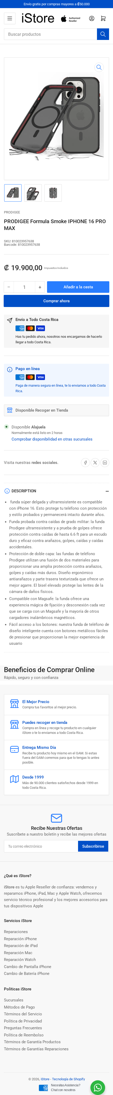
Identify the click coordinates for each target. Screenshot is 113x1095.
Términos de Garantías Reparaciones (36, 1049)
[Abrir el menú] (10, 18)
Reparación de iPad (21, 945)
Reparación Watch (20, 959)
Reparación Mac (18, 952)
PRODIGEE (12, 212)
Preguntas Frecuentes (23, 1028)
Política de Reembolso (24, 1035)
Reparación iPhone (20, 939)
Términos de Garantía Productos (32, 1042)
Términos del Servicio (23, 1014)
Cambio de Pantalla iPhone (27, 966)
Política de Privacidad (23, 1021)
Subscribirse (93, 846)
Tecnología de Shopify (68, 1079)
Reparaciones (16, 931)
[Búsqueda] (103, 34)
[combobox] (56, 34)
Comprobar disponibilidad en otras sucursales (52, 439)
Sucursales (13, 1000)
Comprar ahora (56, 301)
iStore (45, 1079)
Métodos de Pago (19, 1007)
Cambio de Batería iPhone (26, 973)
